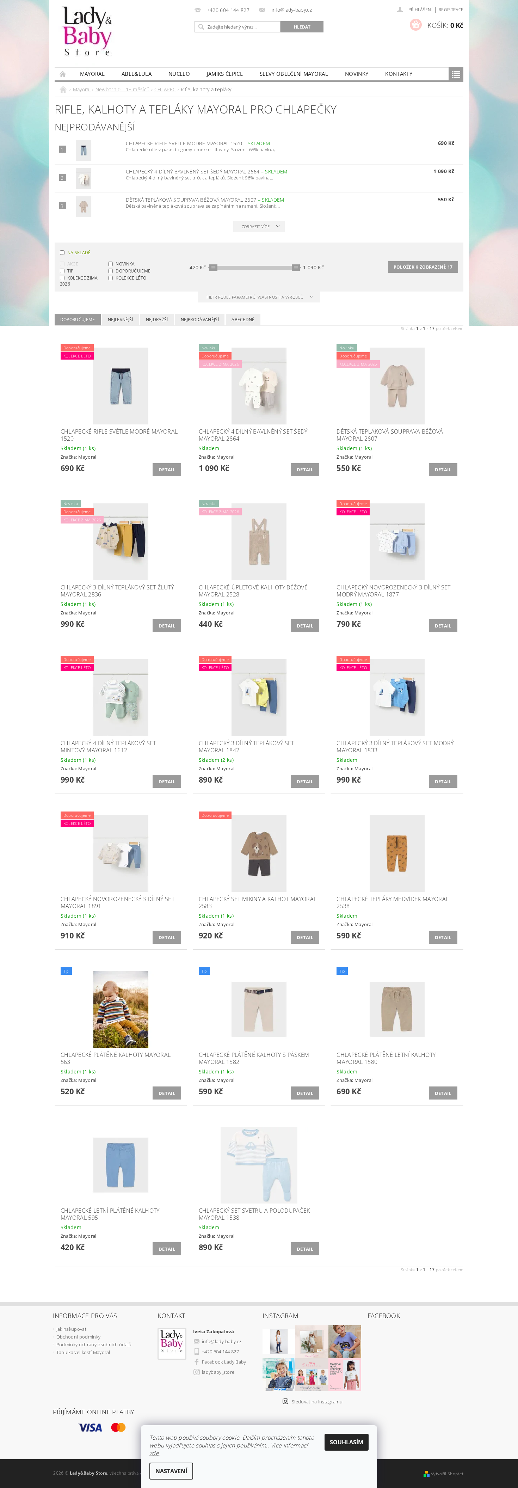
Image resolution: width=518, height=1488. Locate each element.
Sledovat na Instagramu (317, 1401)
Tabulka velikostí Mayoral (83, 1352)
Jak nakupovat (71, 1329)
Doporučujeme (133, 271)
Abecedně (243, 320)
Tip (70, 271)
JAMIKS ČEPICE (225, 73)
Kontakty (398, 73)
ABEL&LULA (137, 73)
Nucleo (179, 73)
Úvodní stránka (63, 74)
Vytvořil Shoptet (447, 1474)
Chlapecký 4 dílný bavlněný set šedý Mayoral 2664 (207, 171)
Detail (167, 469)
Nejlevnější (120, 320)
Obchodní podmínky (78, 1337)
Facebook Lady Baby (224, 1362)
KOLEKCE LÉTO (131, 278)
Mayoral (92, 73)
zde (154, 1453)
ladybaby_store (218, 1372)
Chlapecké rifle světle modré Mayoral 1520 (198, 143)
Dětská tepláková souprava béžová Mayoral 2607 (205, 199)
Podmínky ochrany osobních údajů (94, 1344)
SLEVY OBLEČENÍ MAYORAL (294, 73)
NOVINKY (356, 73)
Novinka (125, 264)
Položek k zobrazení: (423, 267)
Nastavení (171, 1471)
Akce (72, 264)
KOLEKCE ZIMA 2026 (79, 280)
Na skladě (79, 253)
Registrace (451, 10)
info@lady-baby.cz (221, 1341)
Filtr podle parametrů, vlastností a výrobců (255, 297)
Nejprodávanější (200, 320)
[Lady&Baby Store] (88, 37)
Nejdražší (157, 320)
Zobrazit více (256, 226)
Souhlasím (346, 1442)
